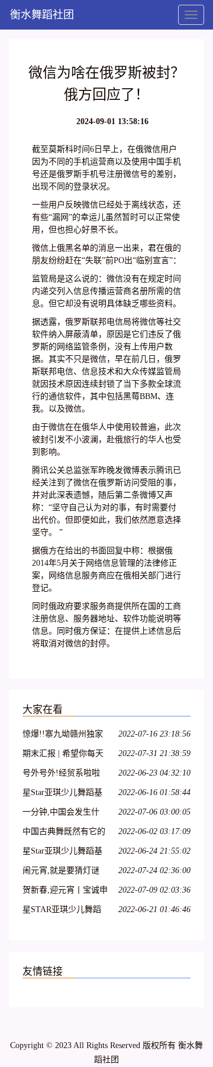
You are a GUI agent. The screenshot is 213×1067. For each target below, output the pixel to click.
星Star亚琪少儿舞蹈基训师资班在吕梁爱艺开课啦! (63, 794)
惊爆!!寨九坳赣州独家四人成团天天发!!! (62, 735)
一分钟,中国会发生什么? (60, 813)
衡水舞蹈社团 (42, 15)
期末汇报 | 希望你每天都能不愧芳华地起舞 (63, 755)
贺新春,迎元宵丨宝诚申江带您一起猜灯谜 (65, 892)
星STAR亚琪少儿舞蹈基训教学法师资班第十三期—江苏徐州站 (63, 911)
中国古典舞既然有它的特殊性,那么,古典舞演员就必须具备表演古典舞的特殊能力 (63, 833)
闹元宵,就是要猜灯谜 (60, 870)
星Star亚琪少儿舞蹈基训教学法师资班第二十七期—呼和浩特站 (63, 853)
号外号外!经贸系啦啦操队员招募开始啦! (61, 774)
